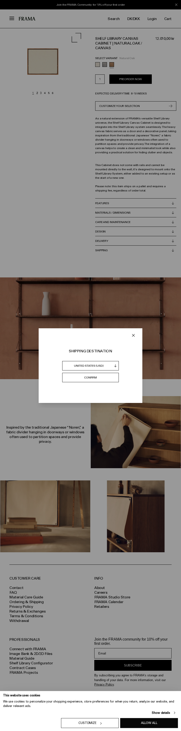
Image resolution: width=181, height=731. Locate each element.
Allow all (149, 723)
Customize (87, 723)
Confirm (90, 377)
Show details (161, 713)
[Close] (133, 335)
